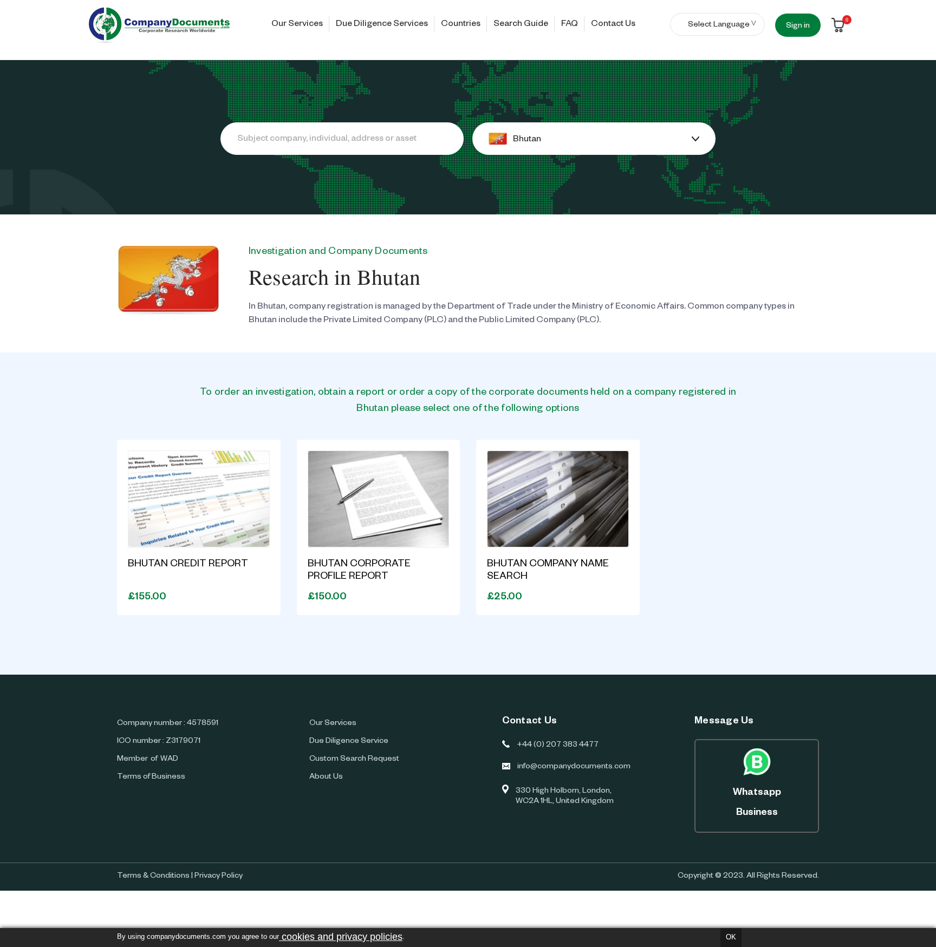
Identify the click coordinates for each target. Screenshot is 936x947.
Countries (460, 25)
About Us (326, 777)
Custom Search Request (354, 759)
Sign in (798, 26)
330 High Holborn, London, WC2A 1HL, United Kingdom (565, 796)
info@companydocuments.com (573, 767)
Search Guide (520, 25)
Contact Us (613, 25)
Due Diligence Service (348, 741)
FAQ (569, 25)
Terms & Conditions (153, 876)
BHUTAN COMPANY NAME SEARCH (548, 571)
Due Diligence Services (382, 25)
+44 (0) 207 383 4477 (558, 745)
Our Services (297, 25)
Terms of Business (151, 777)
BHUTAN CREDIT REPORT (188, 564)
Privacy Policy (218, 876)
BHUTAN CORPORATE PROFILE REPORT (359, 571)
